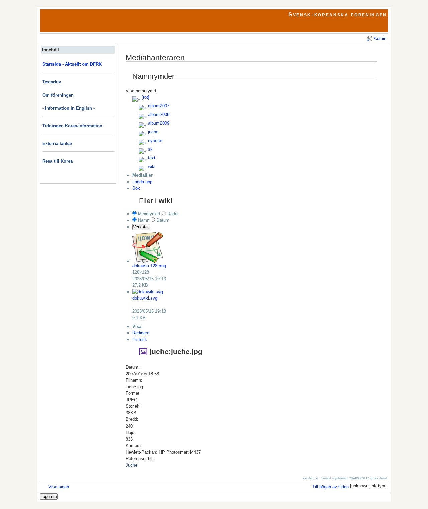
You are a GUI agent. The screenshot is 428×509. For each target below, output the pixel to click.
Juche (131, 465)
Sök (136, 188)
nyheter (155, 140)
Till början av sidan (330, 486)
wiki (151, 166)
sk (150, 149)
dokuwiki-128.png (149, 265)
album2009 (158, 123)
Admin (380, 38)
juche (153, 131)
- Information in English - (68, 108)
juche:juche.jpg (176, 351)
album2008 (158, 114)
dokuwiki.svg (144, 298)
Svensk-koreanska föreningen (337, 14)
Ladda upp (142, 181)
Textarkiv (51, 81)
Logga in (48, 496)
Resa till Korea (57, 161)
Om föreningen (58, 95)
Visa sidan (58, 486)
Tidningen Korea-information (72, 125)
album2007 (158, 105)
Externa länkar (57, 143)
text (151, 157)
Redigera (140, 332)
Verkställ (141, 226)
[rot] (145, 97)
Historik (139, 339)
